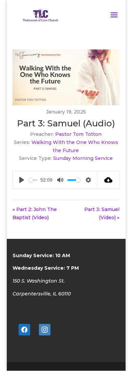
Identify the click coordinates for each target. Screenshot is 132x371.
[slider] (33, 180)
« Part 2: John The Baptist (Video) (35, 213)
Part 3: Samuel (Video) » (101, 213)
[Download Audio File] (108, 180)
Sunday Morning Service (83, 158)
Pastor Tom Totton (78, 134)
